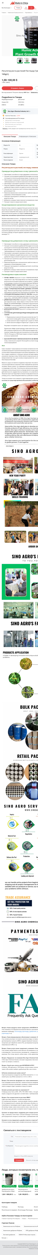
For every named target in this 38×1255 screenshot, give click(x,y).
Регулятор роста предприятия (10, 1210)
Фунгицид (20, 1207)
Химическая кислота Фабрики (11, 1226)
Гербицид (4, 1207)
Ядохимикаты (28, 12)
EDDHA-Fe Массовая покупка (27, 1234)
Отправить (19, 1160)
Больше (4, 1238)
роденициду (5, 1033)
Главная (4, 12)
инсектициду (18, 1031)
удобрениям (32, 1031)
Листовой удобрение (9, 1234)
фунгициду (25, 1031)
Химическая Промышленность (15, 12)
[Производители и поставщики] (19, 3)
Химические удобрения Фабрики (12, 1230)
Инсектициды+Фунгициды (25, 1210)
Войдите (5, 128)
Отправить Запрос (17, 88)
